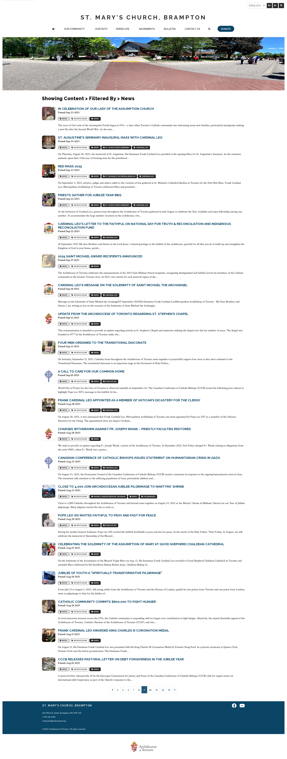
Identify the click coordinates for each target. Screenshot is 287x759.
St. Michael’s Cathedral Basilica (120, 176)
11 (157, 690)
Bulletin (170, 29)
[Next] (175, 689)
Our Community (74, 29)
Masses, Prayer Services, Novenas (109, 497)
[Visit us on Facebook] (234, 706)
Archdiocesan (80, 119)
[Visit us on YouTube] (242, 706)
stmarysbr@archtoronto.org (54, 721)
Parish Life (122, 29)
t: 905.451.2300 (48, 717)
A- (275, 5)
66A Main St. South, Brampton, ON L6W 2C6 (61, 713)
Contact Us (192, 29)
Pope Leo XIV (110, 381)
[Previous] (112, 689)
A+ (269, 5)
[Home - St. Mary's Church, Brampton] (53, 29)
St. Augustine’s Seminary (117, 148)
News (64, 119)
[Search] (209, 29)
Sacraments (147, 29)
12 (163, 690)
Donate (226, 29)
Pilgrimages (149, 497)
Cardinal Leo (141, 148)
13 (169, 690)
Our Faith (101, 29)
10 (150, 690)
